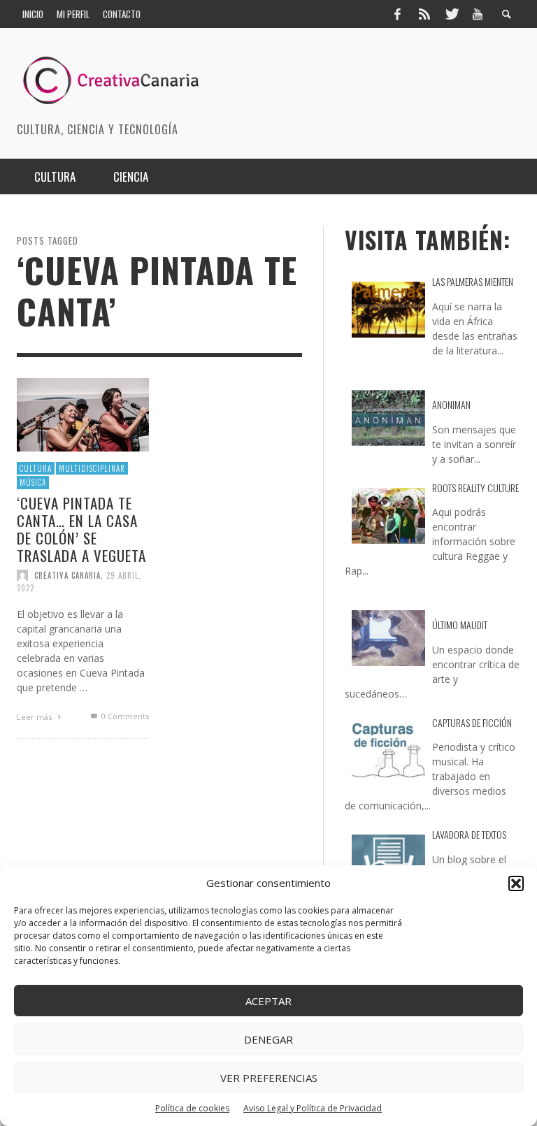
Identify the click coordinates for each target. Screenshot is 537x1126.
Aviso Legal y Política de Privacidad (312, 1108)
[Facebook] (397, 14)
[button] (516, 883)
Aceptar (268, 1001)
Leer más (35, 717)
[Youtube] (477, 14)
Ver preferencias (268, 1078)
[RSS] (424, 14)
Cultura (36, 467)
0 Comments (123, 716)
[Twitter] (451, 14)
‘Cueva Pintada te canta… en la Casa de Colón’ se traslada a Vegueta (81, 528)
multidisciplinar (92, 467)
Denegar (268, 1039)
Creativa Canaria (67, 574)
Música (33, 482)
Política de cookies (192, 1108)
